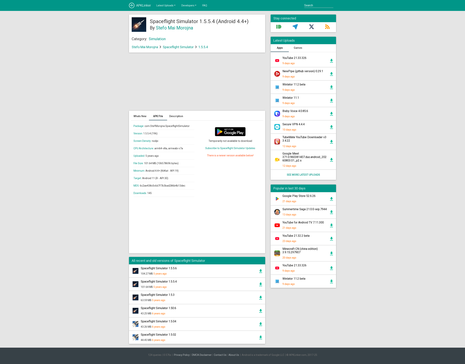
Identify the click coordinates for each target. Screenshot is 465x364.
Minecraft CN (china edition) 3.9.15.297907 (300, 250)
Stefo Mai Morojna (174, 28)
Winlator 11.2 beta (293, 84)
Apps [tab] (280, 47)
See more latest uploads (303, 174)
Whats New (140, 116)
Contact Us (220, 354)
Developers (187, 5)
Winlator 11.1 (290, 97)
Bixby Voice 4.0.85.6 (295, 111)
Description (176, 116)
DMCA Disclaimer (202, 354)
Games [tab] (298, 47)
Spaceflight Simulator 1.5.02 (158, 334)
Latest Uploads (164, 5)
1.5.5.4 (203, 47)
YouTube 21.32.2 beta (296, 235)
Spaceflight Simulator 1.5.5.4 (159, 281)
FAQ (204, 5)
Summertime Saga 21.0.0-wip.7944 (304, 209)
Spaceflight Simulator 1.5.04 (158, 321)
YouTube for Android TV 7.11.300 (303, 222)
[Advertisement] (197, 83)
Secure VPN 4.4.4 (293, 124)
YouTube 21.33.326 (294, 58)
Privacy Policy (182, 354)
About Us (234, 354)
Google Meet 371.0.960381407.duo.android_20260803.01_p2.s (304, 157)
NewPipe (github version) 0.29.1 (302, 71)
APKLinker (143, 5)
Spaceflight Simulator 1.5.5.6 (159, 268)
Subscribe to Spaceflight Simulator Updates (230, 148)
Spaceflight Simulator (178, 47)
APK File (158, 116)
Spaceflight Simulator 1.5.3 (158, 295)
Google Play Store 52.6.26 (299, 196)
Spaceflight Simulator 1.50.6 (158, 308)
